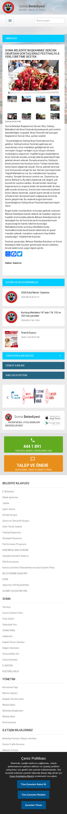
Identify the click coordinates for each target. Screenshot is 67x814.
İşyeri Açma (8, 509)
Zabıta (5, 503)
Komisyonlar (9, 722)
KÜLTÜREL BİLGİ (10, 671)
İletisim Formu (10, 750)
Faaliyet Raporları (11, 532)
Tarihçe (6, 607)
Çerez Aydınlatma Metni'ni (22, 776)
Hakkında (7, 636)
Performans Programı (14, 544)
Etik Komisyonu (10, 561)
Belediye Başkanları (12, 710)
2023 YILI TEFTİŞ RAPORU (15, 585)
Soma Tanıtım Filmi (12, 613)
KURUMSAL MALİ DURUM (15, 550)
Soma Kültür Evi (10, 654)
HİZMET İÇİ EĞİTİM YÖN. (15, 591)
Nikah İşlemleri (10, 497)
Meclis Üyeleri (10, 693)
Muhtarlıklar (8, 716)
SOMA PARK (8, 630)
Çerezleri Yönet (33, 805)
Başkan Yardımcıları (13, 699)
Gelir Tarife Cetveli (12, 526)
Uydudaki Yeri (9, 624)
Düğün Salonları (10, 648)
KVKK (5, 579)
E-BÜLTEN (7, 665)
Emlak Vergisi (9, 515)
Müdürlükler (8, 705)
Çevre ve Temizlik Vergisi (15, 520)
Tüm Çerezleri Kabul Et (33, 784)
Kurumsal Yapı (10, 687)
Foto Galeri (8, 618)
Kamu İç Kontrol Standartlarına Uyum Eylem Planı (28, 567)
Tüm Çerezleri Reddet (33, 794)
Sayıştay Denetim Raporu (15, 556)
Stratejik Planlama (12, 538)
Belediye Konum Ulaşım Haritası (19, 738)
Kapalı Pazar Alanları (13, 642)
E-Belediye (8, 491)
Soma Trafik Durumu (13, 744)
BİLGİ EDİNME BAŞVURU (14, 573)
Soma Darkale (9, 659)
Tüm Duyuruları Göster (20, 355)
